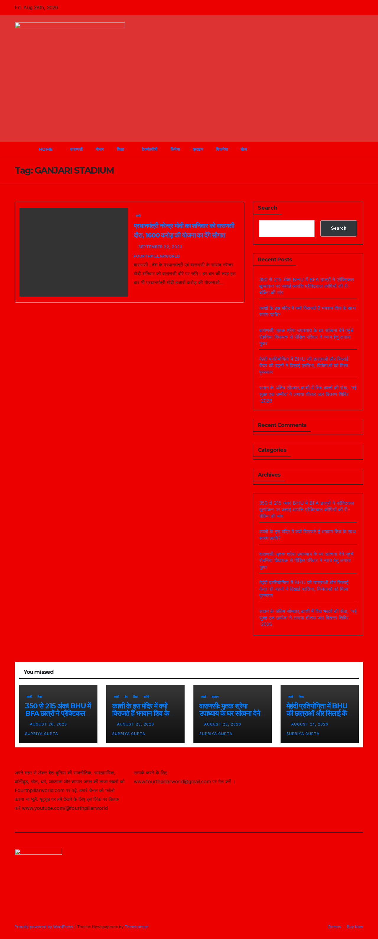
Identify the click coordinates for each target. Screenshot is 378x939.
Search (267, 208)
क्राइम (198, 149)
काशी (138, 215)
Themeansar (136, 926)
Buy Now (355, 926)
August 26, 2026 (49, 724)
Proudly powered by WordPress (44, 926)
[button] (348, 149)
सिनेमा (175, 149)
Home (46, 149)
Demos (334, 926)
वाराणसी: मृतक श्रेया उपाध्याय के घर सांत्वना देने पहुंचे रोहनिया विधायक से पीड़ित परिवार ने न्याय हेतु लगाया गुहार (306, 336)
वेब (126, 696)
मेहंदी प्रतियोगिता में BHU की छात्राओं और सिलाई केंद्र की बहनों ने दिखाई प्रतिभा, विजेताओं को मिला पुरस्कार (303, 365)
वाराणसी (76, 149)
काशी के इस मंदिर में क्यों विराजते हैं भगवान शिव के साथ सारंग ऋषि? (140, 713)
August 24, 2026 (310, 724)
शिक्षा (121, 149)
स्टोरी (146, 696)
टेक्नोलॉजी (150, 149)
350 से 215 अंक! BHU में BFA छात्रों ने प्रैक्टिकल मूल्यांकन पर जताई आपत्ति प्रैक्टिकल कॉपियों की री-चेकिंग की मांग (306, 285)
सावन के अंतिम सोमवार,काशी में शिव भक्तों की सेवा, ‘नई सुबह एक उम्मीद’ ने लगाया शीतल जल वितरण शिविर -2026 (307, 394)
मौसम (100, 149)
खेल (244, 149)
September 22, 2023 (161, 247)
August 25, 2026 (136, 724)
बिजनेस (222, 149)
